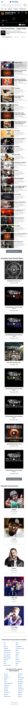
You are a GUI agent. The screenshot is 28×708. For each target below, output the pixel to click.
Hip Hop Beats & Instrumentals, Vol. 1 (14, 471)
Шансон (10, 8)
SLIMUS (14, 509)
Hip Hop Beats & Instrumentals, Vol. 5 (14, 335)
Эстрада (16, 8)
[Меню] (2, 2)
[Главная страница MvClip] (14, 2)
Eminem (14, 568)
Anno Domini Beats (17, 31)
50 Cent (14, 539)
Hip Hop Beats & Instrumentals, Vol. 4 (14, 307)
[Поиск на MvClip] (25, 5)
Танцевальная (22, 8)
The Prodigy (14, 627)
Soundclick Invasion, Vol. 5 (14, 444)
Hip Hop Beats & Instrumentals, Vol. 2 (18, 32)
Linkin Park (14, 597)
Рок (6, 8)
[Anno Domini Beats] (3, 33)
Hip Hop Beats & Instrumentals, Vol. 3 (14, 389)
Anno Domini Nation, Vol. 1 (14, 362)
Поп (2, 8)
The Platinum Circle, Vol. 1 (14, 281)
